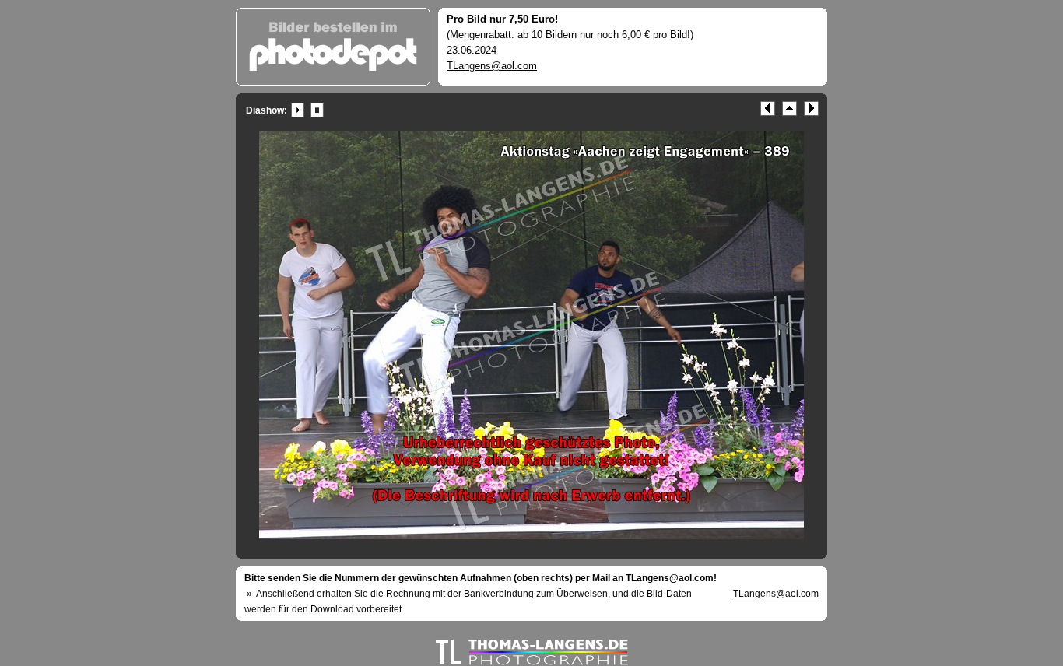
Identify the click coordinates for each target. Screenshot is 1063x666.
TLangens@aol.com (492, 66)
